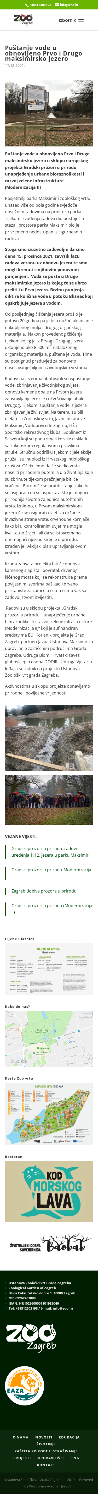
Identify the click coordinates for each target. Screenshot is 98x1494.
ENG (75, 1457)
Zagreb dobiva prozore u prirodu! (44, 891)
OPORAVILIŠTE (51, 1457)
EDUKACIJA (69, 1437)
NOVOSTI (43, 1437)
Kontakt (46, 1465)
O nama (20, 1437)
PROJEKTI (22, 1457)
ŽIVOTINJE (46, 1444)
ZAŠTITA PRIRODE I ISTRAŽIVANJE (46, 1451)
